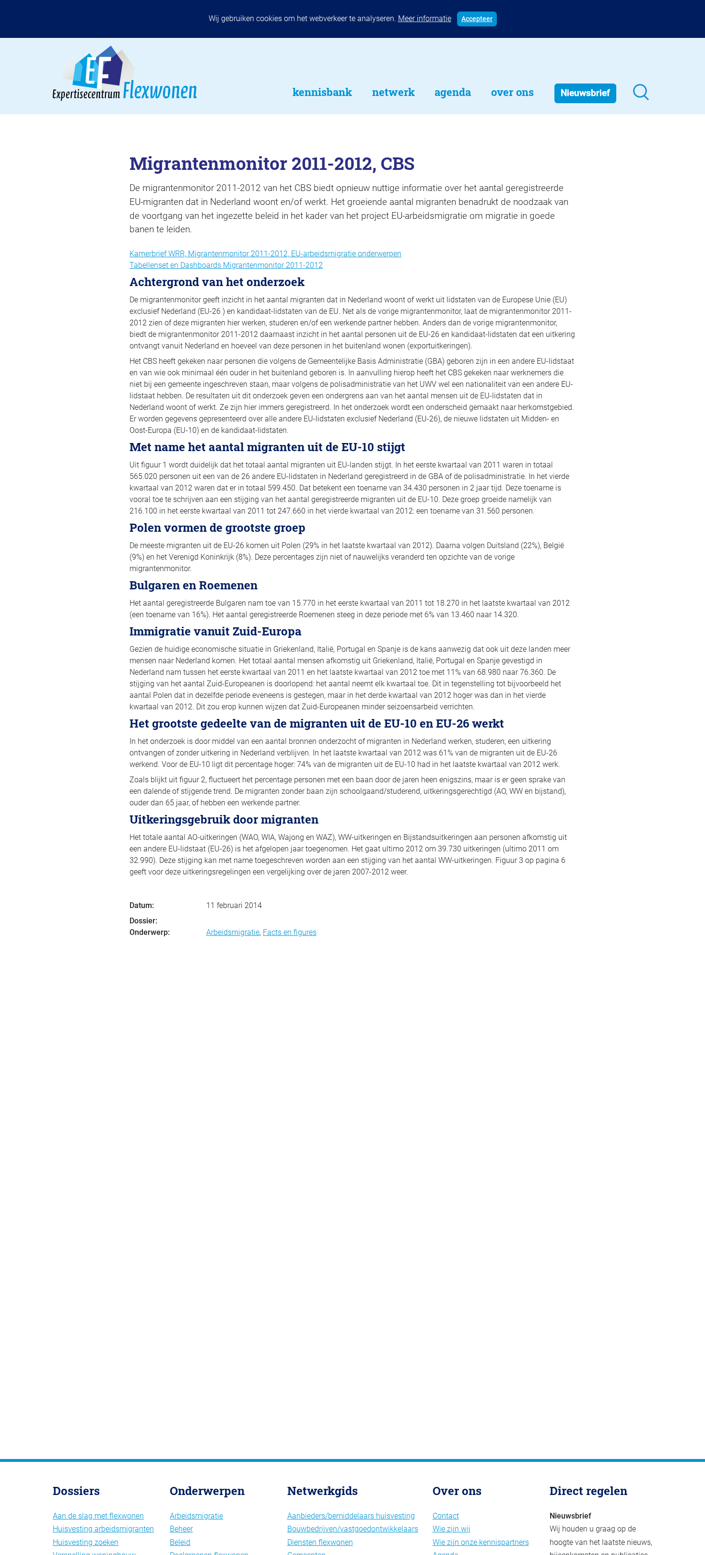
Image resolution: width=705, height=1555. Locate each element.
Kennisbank (322, 92)
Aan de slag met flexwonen (98, 1515)
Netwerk (393, 92)
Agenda (453, 92)
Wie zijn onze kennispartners (481, 1542)
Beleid (180, 1542)
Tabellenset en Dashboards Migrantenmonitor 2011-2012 (226, 265)
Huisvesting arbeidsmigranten (103, 1528)
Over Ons (512, 92)
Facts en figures (290, 932)
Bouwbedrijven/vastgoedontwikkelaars (352, 1528)
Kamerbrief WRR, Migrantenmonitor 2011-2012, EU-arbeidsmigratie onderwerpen (265, 253)
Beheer (181, 1528)
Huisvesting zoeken (85, 1542)
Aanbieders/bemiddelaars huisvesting (351, 1515)
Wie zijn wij (451, 1528)
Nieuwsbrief (585, 92)
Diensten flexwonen (320, 1542)
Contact (446, 1515)
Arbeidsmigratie (232, 932)
